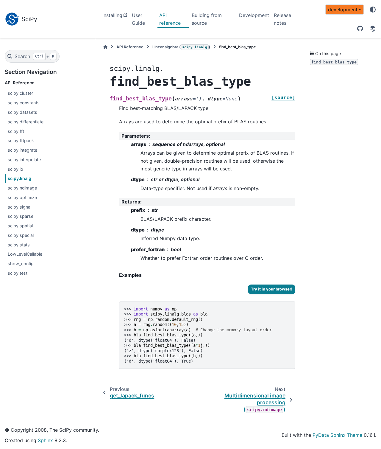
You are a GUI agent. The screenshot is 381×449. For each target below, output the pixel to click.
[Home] (105, 47)
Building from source (207, 19)
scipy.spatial (20, 225)
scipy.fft (16, 131)
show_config (21, 263)
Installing (112, 15)
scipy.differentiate (25, 121)
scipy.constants (24, 102)
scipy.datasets (22, 112)
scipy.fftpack (21, 140)
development (342, 10)
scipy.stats (19, 244)
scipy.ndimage (22, 187)
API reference (170, 19)
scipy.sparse (20, 216)
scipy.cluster (20, 93)
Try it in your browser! (271, 289)
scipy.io (15, 169)
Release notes (282, 19)
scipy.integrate (22, 150)
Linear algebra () (181, 47)
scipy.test (17, 273)
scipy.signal (19, 206)
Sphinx (45, 440)
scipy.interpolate (24, 159)
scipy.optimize (22, 197)
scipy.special (21, 235)
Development (254, 15)
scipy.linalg (19, 178)
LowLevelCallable (25, 254)
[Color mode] (372, 9)
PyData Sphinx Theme (337, 435)
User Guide (138, 19)
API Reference (129, 47)
